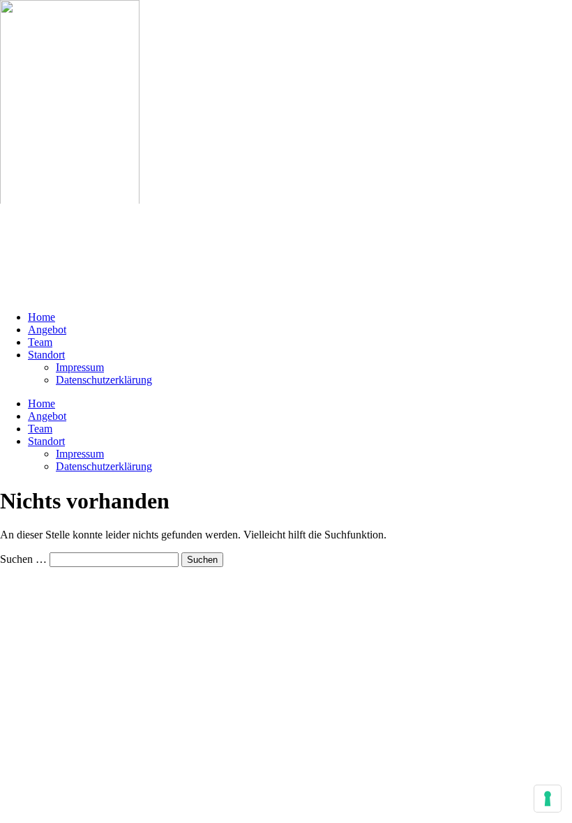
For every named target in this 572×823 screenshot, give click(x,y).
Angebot (47, 329)
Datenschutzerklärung (104, 380)
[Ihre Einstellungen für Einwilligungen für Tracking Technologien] (547, 798)
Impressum (80, 367)
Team (40, 342)
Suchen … (23, 559)
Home (41, 317)
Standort (46, 355)
